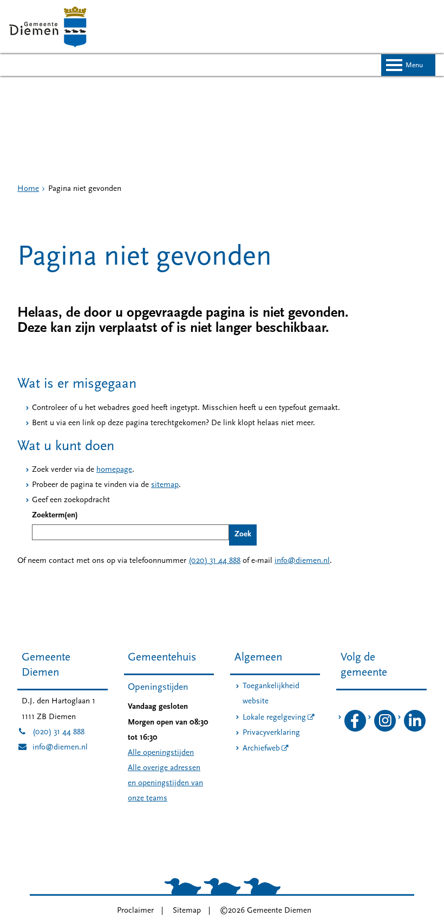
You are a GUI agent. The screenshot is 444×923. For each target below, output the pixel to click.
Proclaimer (135, 911)
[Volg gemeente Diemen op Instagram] (385, 730)
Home (28, 189)
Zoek (242, 534)
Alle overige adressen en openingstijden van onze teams (165, 783)
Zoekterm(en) (55, 515)
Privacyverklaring (271, 733)
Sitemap (187, 911)
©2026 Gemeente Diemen (265, 911)
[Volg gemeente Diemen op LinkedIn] (415, 730)
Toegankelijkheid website (271, 694)
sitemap (165, 485)
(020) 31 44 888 (214, 561)
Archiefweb (261, 749)
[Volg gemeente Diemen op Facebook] (355, 730)
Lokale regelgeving (274, 718)
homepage (114, 470)
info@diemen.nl (302, 561)
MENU (414, 65)
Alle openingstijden (161, 753)
